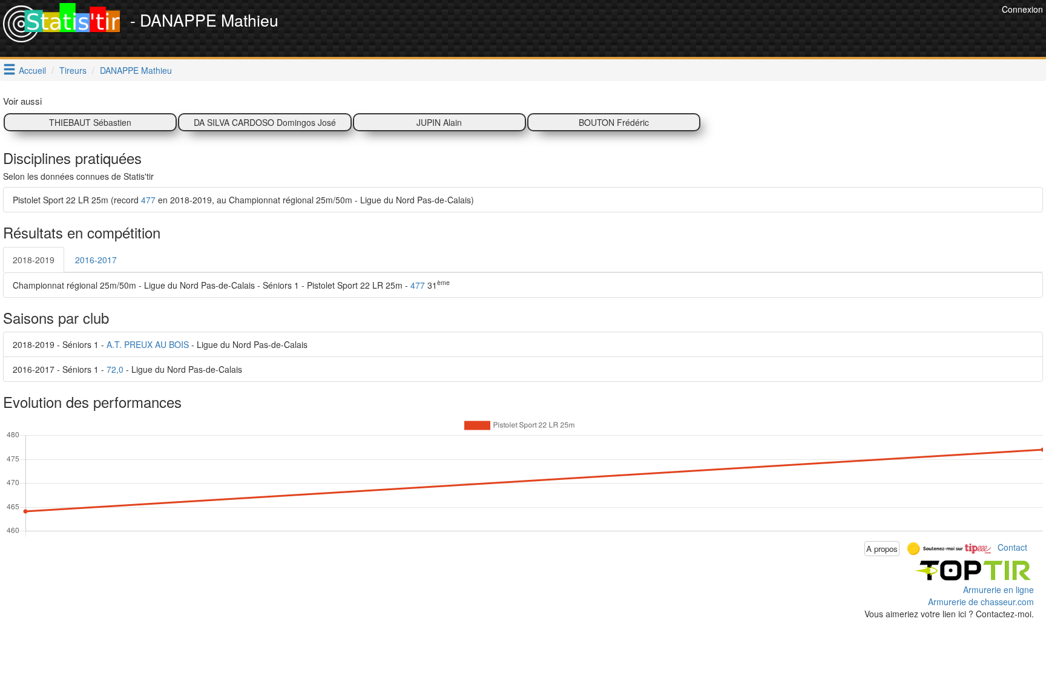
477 (148, 200)
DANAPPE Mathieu (136, 70)
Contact (1012, 547)
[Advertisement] (778, 30)
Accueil (32, 70)
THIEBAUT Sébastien (90, 122)
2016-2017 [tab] (96, 260)
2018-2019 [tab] (33, 260)
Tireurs (73, 70)
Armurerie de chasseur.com (981, 602)
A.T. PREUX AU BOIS (148, 344)
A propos (882, 548)
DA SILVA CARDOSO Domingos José (265, 122)
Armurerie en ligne (998, 589)
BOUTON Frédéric (614, 122)
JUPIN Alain (439, 122)
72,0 (115, 369)
